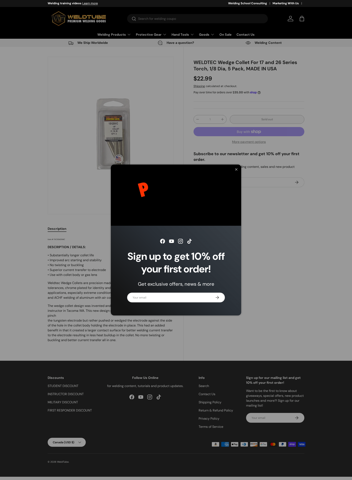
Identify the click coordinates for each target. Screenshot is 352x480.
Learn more (90, 3)
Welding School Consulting (247, 3)
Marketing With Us (286, 3)
